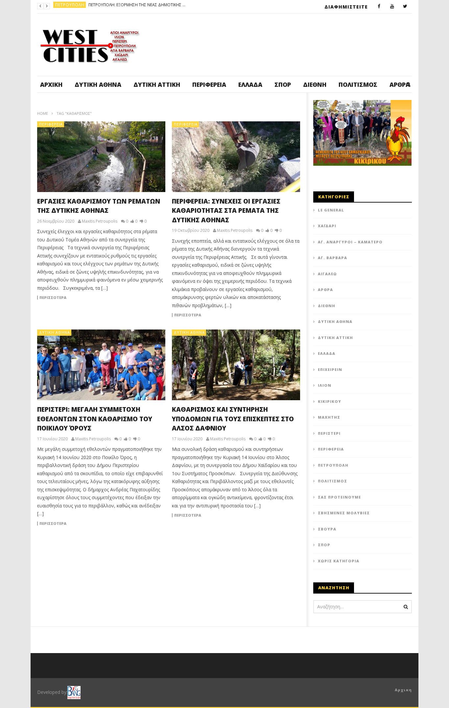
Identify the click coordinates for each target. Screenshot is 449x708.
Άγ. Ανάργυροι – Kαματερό (350, 241)
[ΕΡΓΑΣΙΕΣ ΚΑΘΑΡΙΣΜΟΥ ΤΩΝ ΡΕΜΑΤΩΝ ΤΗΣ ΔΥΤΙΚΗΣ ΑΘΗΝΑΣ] (101, 156)
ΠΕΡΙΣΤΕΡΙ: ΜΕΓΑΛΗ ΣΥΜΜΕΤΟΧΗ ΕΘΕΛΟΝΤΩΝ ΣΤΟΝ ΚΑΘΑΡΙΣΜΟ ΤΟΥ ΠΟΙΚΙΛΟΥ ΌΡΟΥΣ (94, 418)
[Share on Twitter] (198, 317)
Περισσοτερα (52, 298)
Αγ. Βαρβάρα (332, 257)
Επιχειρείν (330, 369)
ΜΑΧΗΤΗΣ (329, 417)
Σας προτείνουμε (339, 497)
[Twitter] (405, 6)
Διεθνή (314, 84)
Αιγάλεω (327, 273)
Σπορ (282, 84)
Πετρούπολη (333, 465)
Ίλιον (324, 385)
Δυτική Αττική (156, 84)
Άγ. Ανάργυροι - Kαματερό (85, 6)
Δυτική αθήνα (98, 84)
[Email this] (231, 333)
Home (42, 113)
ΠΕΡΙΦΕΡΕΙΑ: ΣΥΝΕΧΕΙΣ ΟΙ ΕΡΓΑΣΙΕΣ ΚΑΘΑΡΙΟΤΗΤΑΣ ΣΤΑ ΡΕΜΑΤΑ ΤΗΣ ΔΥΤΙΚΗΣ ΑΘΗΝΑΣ (226, 210)
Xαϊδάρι (327, 225)
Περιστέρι (329, 433)
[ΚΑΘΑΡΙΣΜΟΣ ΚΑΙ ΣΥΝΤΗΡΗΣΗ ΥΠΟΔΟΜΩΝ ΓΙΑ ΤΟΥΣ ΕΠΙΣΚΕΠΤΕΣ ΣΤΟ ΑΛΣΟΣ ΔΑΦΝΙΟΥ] (236, 365)
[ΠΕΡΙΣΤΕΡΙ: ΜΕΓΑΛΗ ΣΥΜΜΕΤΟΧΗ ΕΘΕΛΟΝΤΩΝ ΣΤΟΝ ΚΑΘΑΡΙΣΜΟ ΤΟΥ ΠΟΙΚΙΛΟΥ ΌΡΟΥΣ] (101, 365)
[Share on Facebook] (181, 317)
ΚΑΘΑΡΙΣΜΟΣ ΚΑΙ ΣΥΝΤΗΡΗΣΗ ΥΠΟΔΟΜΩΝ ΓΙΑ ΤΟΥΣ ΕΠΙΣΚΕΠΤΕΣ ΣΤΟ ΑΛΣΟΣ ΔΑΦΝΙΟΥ (233, 418)
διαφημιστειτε (346, 7)
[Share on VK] (214, 333)
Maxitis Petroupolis (99, 221)
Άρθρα (325, 289)
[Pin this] (264, 317)
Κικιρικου (329, 401)
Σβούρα (327, 528)
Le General (331, 210)
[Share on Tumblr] (231, 317)
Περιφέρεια (209, 84)
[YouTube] (392, 6)
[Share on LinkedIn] (214, 317)
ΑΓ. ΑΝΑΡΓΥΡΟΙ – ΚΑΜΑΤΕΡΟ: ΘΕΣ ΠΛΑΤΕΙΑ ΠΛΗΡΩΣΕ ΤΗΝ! (168, 6)
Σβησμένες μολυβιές (344, 512)
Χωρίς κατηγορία (338, 560)
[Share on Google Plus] (247, 317)
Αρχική (51, 84)
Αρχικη (403, 689)
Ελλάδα (250, 84)
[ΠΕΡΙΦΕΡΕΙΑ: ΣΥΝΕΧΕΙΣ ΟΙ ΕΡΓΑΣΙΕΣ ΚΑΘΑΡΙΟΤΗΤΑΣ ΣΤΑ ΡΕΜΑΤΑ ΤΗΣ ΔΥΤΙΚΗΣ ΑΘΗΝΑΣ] (236, 156)
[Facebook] (379, 6)
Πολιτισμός (358, 84)
